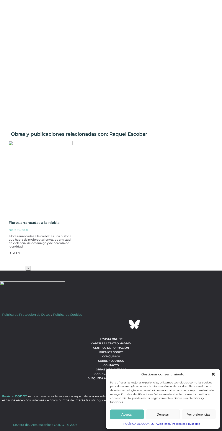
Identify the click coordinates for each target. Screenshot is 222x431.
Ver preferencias (198, 414)
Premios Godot (111, 352)
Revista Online (111, 339)
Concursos (111, 356)
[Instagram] (111, 324)
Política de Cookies (67, 315)
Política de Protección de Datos (26, 315)
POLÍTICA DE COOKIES (138, 423)
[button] (213, 374)
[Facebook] (87, 324)
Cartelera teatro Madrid (111, 343)
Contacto (111, 365)
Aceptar (126, 414)
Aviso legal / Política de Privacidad (178, 423)
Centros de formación (111, 347)
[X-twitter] (99, 324)
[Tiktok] (122, 324)
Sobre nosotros (111, 360)
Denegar (163, 414)
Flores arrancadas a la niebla (34, 223)
